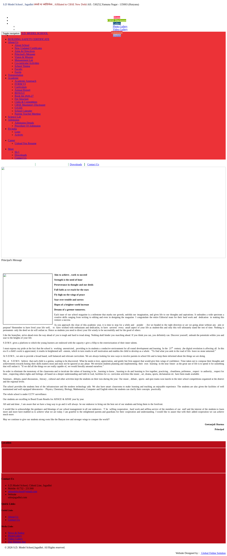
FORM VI (20, 84)
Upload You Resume (25, 143)
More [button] (11, 149)
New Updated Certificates (28, 48)
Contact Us (20, 158)
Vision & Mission (24, 57)
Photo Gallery (120, 26)
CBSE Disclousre (117, 20)
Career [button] (11, 140)
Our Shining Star (17, 541)
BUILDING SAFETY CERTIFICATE (28, 39)
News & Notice (16, 532)
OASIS (117, 35)
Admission (116, 32)
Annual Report (22, 90)
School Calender (23, 110)
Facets (18, 72)
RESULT (20, 93)
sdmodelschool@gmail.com (22, 491)
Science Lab (14, 116)
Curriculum (21, 87)
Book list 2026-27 (24, 96)
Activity (19, 134)
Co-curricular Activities (27, 63)
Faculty (18, 69)
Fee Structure (22, 99)
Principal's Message (25, 54)
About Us (13, 42)
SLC (17, 152)
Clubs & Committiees (26, 101)
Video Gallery (120, 29)
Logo (17, 131)
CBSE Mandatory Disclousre (30, 104)
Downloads (21, 155)
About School (22, 45)
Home (117, 17)
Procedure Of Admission (28, 125)
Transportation (15, 75)
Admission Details (24, 122)
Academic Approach (25, 81)
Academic (13, 78)
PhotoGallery (15, 535)
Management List (24, 60)
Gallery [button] (117, 23)
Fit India (12, 128)
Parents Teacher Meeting (28, 113)
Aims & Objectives (25, 51)
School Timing (22, 66)
